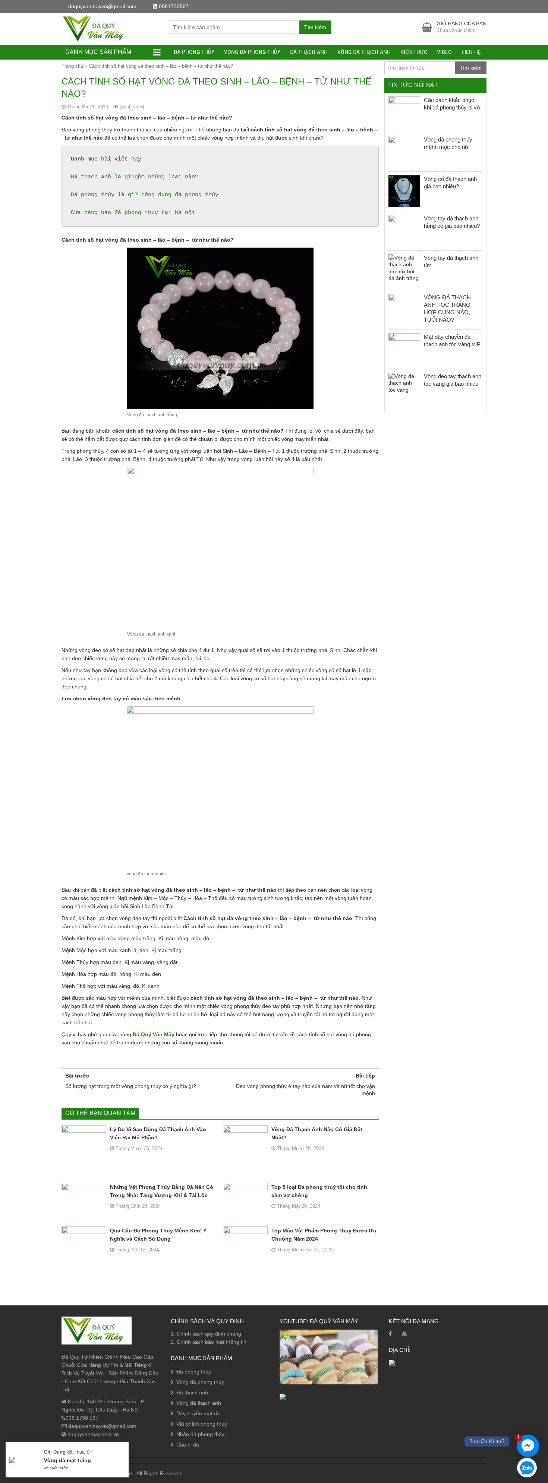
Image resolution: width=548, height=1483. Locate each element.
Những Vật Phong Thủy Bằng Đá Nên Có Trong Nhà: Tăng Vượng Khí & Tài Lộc (161, 1191)
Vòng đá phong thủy (252, 51)
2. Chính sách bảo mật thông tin (208, 1342)
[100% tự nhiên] (97, 28)
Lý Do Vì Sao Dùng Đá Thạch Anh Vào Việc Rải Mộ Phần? (158, 1133)
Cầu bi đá (187, 1445)
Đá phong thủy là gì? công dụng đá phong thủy (144, 195)
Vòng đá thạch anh (364, 51)
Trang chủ (72, 66)
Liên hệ (471, 51)
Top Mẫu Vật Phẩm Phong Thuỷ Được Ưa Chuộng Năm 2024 (323, 1235)
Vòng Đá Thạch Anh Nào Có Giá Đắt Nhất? (316, 1133)
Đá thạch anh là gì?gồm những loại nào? (134, 177)
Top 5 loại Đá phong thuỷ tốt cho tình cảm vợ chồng (319, 1191)
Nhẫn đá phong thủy (200, 1434)
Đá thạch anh (309, 51)
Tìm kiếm (315, 27)
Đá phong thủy (194, 51)
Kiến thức (413, 51)
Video (444, 51)
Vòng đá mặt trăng (67, 1460)
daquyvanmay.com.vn (92, 1434)
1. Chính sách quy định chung (206, 1334)
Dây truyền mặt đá (198, 1413)
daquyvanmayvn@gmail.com (101, 1426)
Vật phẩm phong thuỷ (201, 1424)
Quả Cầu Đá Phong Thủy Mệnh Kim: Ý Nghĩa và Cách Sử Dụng (158, 1235)
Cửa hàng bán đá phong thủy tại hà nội (133, 213)
